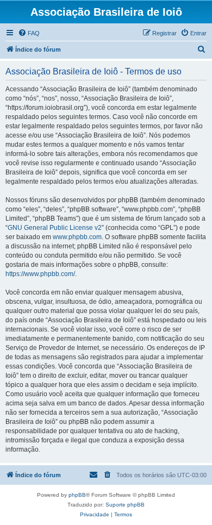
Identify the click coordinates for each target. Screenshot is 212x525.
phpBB (77, 495)
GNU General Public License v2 (55, 228)
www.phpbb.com (77, 237)
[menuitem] (29, 33)
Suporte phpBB (125, 505)
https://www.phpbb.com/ (40, 274)
